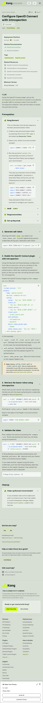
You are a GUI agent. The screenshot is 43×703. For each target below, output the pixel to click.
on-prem (16, 40)
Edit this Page (18, 538)
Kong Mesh (26, 627)
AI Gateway (6, 627)
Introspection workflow (14, 75)
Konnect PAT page (26, 134)
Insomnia (25, 630)
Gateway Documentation (14, 47)
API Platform (6, 622)
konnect (6, 40)
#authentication (9, 58)
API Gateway (6, 625)
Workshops (5, 678)
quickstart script (21, 153)
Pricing (4, 636)
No (11, 530)
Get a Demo (24, 609)
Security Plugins (7, 651)
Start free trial (11, 609)
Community (5, 664)
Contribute (7, 560)
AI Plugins (5, 643)
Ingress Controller (28, 636)
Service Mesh (6, 630)
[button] (33, 147)
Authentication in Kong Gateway (17, 68)
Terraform (26, 651)
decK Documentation (13, 50)
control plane (18, 503)
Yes (5, 530)
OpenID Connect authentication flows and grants (22, 71)
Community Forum (8, 667)
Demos (4, 673)
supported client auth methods (22, 372)
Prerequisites (8, 114)
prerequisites (13, 265)
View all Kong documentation (11, 542)
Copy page (8, 24)
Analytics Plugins (7, 646)
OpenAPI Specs (27, 633)
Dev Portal (5, 633)
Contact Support (10, 575)
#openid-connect (20, 58)
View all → (5, 657)
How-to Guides (11, 12)
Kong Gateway (11, 28)
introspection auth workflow (12, 100)
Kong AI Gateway (28, 625)
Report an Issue (7, 538)
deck (18, 28)
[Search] (29, 3)
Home (3, 12)
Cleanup (5, 484)
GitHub (4, 670)
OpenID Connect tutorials (15, 78)
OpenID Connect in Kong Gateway (17, 65)
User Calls (5, 675)
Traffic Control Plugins (9, 654)
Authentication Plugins (9, 649)
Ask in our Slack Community (13, 572)
